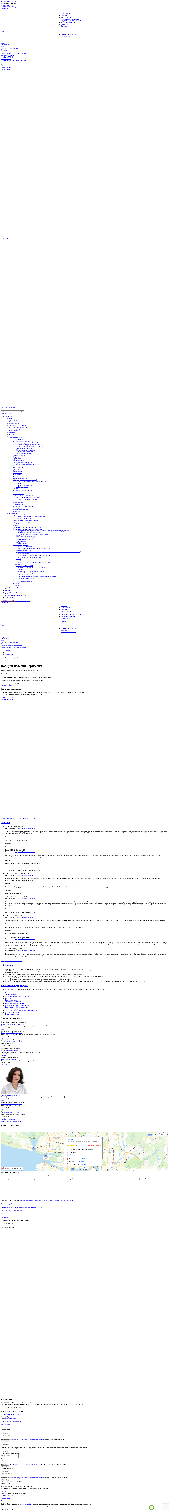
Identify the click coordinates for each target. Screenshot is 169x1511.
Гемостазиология (18, 502)
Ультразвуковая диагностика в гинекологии (30, 446)
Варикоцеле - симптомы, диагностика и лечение (32, 534)
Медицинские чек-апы (12, 1012)
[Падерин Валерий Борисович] (59, 816)
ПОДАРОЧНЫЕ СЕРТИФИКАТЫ (16, 596)
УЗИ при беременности (24, 485)
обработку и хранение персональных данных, (28, 1439)
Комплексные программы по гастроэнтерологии (21, 1010)
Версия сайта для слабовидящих (11, 1121)
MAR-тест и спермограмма (25, 536)
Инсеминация (21, 580)
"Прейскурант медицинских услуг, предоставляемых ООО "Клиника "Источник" (46, 1200)
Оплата (3, 1214)
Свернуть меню (6, 413)
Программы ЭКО (18, 564)
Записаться (4, 1029)
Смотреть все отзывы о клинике (11, 961)
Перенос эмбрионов (23, 553)
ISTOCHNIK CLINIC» (8, 1)
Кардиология (17, 459)
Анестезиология (18, 439)
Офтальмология (18, 467)
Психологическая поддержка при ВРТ (25, 520)
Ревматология (17, 473)
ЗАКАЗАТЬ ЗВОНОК (8, 601)
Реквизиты (4, 1217)
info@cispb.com (10, 1418)
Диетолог (16, 457)
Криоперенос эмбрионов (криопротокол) (30, 557)
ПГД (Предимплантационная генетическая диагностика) (35, 555)
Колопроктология (18, 460)
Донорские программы (24, 546)
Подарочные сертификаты (9, 48)
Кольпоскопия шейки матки (25, 450)
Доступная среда (6, 1424)
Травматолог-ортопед (20, 478)
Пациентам (64, 15)
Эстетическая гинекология (25, 452)
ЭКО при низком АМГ (24, 574)
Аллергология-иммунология (22, 501)
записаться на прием (23, 601)
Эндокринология (18, 494)
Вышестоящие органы (68, 22)
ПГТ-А (18, 559)
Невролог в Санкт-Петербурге (23, 462)
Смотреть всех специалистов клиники (13, 1118)
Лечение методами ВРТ (20, 545)
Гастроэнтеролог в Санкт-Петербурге (25, 441)
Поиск (22, 411)
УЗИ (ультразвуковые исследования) (25, 480)
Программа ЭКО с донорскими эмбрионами (31, 567)
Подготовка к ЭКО (19, 515)
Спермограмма (21, 541)
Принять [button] (12, 1509)
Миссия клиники (66, 17)
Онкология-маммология (21, 466)
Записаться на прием (19, 53)
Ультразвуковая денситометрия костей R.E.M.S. (32, 481)
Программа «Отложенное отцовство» (29, 532)
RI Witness (16, 524)
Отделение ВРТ (66, 36)
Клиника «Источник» (8, 55)
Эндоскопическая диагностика (23, 495)
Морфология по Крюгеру (24, 539)
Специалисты (5, 45)
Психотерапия (17, 471)
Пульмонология (18, 504)
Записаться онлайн (32, 7)
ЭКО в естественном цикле (25, 578)
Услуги (3, 31)
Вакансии (64, 26)
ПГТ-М (18, 560)
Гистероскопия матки (23, 453)
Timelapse (16, 525)
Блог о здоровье (14, 420)
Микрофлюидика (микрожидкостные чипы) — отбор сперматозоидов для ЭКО (42, 531)
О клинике (4, 8)
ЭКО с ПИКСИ (21, 569)
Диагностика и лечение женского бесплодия (27, 527)
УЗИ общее (20, 483)
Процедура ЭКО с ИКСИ (24, 566)
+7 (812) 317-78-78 (7, 7)
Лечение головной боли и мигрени (28, 464)
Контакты (4, 50)
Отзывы (63, 28)
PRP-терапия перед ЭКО (24, 518)
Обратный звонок (19, 7)
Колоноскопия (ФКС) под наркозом (28, 499)
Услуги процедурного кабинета (23, 506)
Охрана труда (65, 24)
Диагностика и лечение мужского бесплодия (27, 529)
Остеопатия (16, 511)
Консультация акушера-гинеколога (28, 445)
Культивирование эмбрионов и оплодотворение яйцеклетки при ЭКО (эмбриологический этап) (48, 552)
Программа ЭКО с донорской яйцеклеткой (30, 571)
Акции (3, 43)
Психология (17, 469)
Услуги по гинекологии (24, 448)
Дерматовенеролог (19, 455)
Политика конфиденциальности (11, 52)
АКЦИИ (7, 590)
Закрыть (3, 1491)
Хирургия (16, 492)
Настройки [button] (5, 1509)
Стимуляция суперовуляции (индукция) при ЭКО (33, 548)
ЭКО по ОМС (17, 585)
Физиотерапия (17, 508)
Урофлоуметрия (21, 543)
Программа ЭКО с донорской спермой (29, 573)
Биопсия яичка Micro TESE (25, 538)
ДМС (2, 46)
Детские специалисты (68, 34)
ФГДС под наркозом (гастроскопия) (28, 497)
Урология (16, 488)
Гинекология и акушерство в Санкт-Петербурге (28, 443)
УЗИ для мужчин (22, 487)
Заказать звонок (6, 53)
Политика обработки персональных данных (15, 1204)
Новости (64, 12)
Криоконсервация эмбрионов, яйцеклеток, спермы (33, 562)
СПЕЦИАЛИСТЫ (11, 592)
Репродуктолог (18, 583)
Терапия (15, 476)
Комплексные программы (13, 1009)
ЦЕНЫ (7, 589)
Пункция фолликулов (23, 550)
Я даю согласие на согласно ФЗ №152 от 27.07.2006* (34, 1439)
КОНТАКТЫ (9, 597)
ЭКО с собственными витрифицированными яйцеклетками (36, 576)
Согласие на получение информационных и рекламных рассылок (23, 1207)
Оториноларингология (20, 509)
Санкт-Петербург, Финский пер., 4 (12, 1414)
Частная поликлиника (68, 38)
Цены (3, 41)
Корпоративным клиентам (70, 19)
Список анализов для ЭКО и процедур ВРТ (31, 517)
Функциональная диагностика (23, 490)
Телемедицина (17, 474)
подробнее (28, 1504)
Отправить (5, 1441)
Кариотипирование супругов (22, 522)
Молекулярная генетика (24, 581)
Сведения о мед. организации (71, 21)
